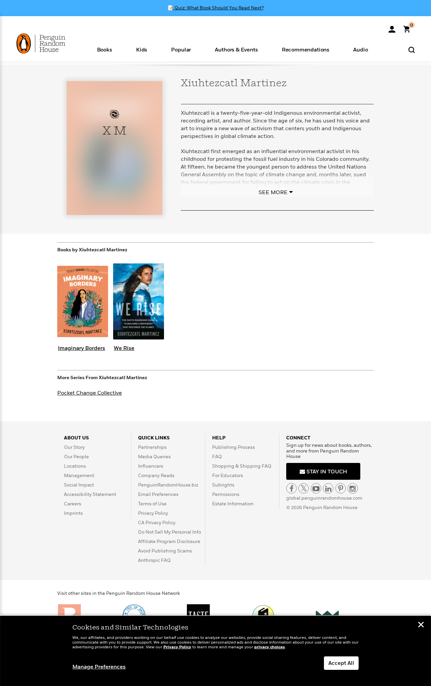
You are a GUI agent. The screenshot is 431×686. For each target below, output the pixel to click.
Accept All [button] (341, 663)
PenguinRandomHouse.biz (168, 485)
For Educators (227, 475)
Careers (72, 504)
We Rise (124, 348)
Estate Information (233, 504)
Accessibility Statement (90, 494)
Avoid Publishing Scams (165, 551)
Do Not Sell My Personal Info (169, 532)
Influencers (150, 466)
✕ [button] (421, 625)
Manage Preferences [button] (99, 667)
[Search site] (411, 49)
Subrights (223, 485)
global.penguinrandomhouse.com (324, 498)
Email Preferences (158, 494)
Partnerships (152, 447)
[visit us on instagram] (352, 488)
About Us (76, 438)
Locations (75, 466)
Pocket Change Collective (89, 393)
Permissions (225, 494)
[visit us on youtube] (316, 488)
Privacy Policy (153, 513)
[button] (104, 49)
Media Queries (154, 457)
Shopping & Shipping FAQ (241, 466)
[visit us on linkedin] (328, 488)
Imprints (73, 513)
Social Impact (79, 485)
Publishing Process (233, 447)
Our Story (74, 447)
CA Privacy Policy (156, 522)
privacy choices (269, 647)
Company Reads (156, 475)
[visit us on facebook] (291, 488)
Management (79, 475)
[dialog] (215, 651)
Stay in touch (326, 471)
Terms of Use (152, 504)
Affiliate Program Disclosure (169, 541)
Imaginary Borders (81, 348)
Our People (76, 457)
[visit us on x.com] (303, 488)
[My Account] (392, 27)
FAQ (217, 457)
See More (273, 192)
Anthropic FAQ (154, 560)
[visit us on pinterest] (340, 488)
